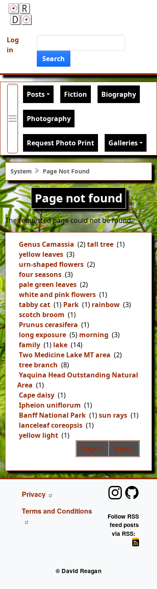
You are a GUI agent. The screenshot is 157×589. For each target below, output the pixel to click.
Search (53, 58)
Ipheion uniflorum (50, 405)
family (29, 344)
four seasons (40, 274)
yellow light (38, 435)
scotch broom (41, 314)
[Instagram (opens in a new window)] (115, 492)
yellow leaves (41, 254)
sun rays (113, 415)
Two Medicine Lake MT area (65, 354)
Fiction (75, 94)
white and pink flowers (57, 294)
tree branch (38, 364)
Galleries (123, 142)
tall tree (100, 244)
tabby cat (34, 304)
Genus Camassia (46, 244)
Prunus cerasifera (48, 324)
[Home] (20, 14)
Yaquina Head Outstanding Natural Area (77, 380)
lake (60, 344)
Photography (49, 118)
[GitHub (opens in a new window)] (132, 492)
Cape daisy (36, 395)
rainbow (106, 304)
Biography (118, 94)
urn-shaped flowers (51, 264)
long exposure (42, 334)
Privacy (34, 494)
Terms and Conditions (57, 511)
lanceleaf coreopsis (50, 425)
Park (71, 304)
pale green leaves (48, 284)
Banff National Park (52, 415)
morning (93, 334)
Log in (13, 44)
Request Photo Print (60, 142)
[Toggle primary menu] (12, 118)
